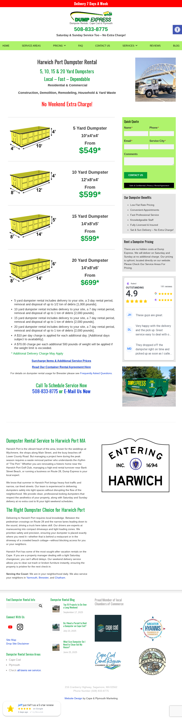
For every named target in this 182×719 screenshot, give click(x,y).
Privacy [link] (150, 186)
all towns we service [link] (29, 670)
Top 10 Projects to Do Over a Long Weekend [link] (75, 606)
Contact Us (135, 175)
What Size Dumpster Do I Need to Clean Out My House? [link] (74, 644)
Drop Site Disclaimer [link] (18, 643)
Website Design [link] (73, 698)
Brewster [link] (44, 577)
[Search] (40, 605)
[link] (177, 29)
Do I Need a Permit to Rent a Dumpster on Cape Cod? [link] (75, 624)
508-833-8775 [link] (45, 391)
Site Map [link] (11, 639)
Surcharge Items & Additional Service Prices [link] (61, 360)
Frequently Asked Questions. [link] (96, 373)
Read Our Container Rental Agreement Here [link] (61, 367)
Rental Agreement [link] (161, 186)
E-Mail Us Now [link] (77, 391)
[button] (65, 45)
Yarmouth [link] (31, 577)
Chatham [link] (60, 577)
